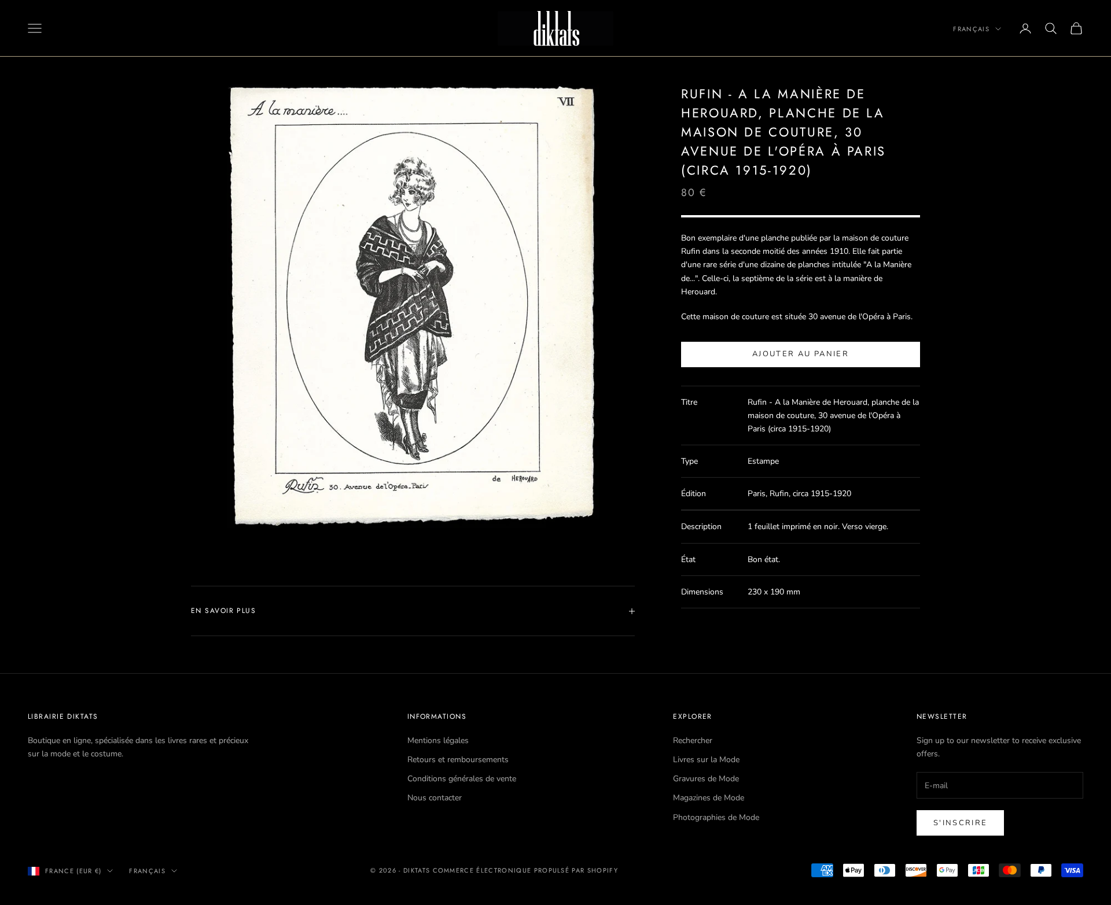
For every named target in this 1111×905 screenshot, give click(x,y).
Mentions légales (438, 740)
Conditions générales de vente (461, 778)
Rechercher (692, 740)
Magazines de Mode (708, 797)
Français (971, 29)
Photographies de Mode (716, 817)
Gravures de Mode (706, 778)
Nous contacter (434, 797)
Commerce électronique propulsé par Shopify (525, 870)
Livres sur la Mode (706, 759)
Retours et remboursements (458, 759)
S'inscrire (960, 823)
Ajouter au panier (800, 354)
